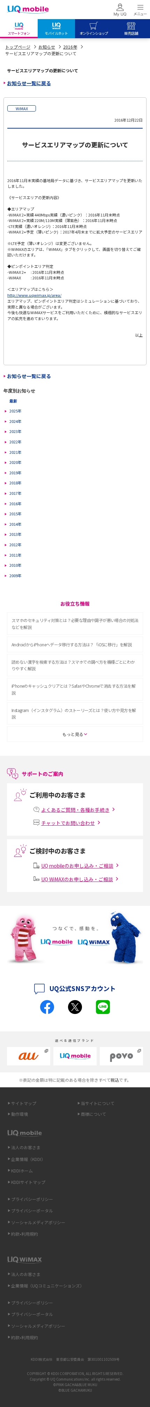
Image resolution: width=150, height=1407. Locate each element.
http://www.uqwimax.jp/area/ (34, 295)
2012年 (15, 544)
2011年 (15, 555)
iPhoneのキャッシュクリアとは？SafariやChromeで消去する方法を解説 (73, 689)
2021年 (15, 452)
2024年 (15, 421)
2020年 (15, 462)
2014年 (15, 524)
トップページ (17, 47)
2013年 (15, 534)
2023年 (15, 431)
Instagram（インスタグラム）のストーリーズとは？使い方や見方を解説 (74, 713)
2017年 (15, 493)
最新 (13, 400)
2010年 (15, 565)
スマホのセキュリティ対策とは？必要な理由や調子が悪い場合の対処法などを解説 (75, 623)
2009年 (15, 575)
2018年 (15, 482)
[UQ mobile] (28, 10)
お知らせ (46, 47)
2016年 (70, 47)
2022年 (15, 441)
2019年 (15, 472)
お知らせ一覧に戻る (29, 83)
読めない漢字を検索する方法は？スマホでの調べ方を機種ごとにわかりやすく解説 (73, 665)
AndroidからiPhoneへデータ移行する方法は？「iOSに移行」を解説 (72, 644)
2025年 (15, 411)
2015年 (15, 513)
